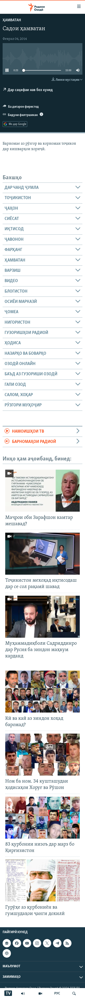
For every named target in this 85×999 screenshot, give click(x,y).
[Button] (21, 108)
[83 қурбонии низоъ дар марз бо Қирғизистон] (42, 818)
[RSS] (67, 943)
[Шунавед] (22, 993)
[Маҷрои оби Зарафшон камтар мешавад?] (42, 491)
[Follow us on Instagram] (37, 943)
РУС (57, 993)
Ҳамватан (12, 20)
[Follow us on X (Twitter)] (47, 943)
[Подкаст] (7, 953)
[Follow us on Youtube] (27, 943)
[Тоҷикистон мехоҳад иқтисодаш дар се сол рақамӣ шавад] (42, 554)
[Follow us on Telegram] (57, 943)
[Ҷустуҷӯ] (74, 993)
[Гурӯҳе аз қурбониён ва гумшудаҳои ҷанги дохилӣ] (42, 880)
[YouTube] (40, 993)
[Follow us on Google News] (7, 943)
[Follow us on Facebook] (17, 943)
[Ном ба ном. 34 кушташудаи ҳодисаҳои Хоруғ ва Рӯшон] (42, 755)
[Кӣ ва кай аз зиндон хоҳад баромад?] (42, 692)
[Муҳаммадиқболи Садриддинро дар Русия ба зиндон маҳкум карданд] (42, 617)
